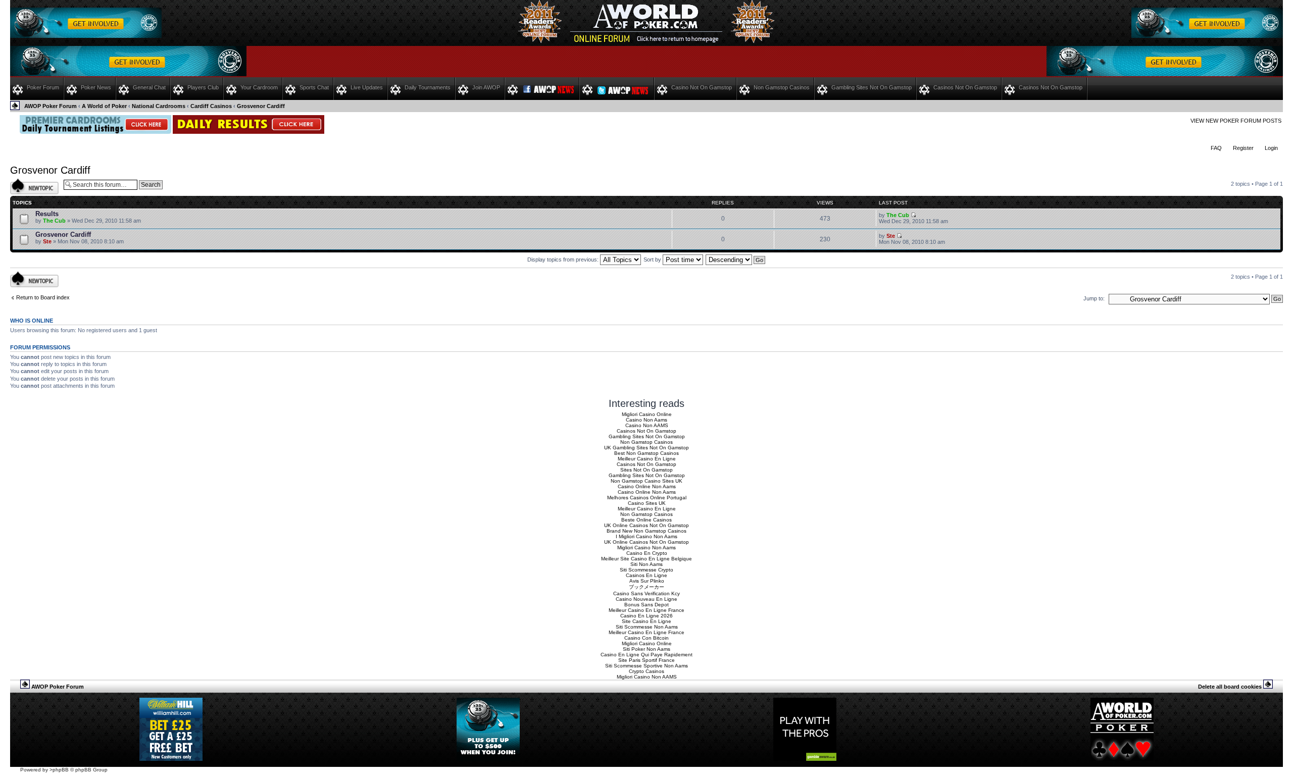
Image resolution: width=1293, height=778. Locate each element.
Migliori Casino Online (647, 414)
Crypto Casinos (646, 671)
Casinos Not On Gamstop (965, 87)
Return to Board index (43, 297)
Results (47, 214)
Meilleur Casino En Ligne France (646, 610)
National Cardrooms (158, 106)
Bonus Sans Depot (646, 604)
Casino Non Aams (646, 420)
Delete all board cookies (1230, 687)
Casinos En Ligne (646, 575)
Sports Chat (314, 87)
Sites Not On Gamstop (646, 470)
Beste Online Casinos (646, 520)
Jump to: (1094, 298)
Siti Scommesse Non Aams (647, 627)
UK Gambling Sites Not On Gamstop (646, 447)
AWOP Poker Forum (50, 106)
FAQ (1216, 148)
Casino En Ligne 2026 (646, 615)
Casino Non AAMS (646, 425)
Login (1271, 148)
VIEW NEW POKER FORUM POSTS (1235, 121)
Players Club (203, 87)
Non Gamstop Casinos (782, 87)
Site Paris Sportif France (646, 660)
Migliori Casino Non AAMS (647, 677)
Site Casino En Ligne (646, 621)
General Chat (149, 87)
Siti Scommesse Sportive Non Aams (646, 665)
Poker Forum (43, 87)
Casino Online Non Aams (647, 486)
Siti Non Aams (646, 564)
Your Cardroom (259, 87)
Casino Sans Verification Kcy (646, 593)
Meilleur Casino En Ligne (647, 458)
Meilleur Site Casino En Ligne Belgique (646, 558)
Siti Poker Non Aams (646, 649)
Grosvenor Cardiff (261, 106)
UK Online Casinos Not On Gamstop (646, 525)
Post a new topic (30, 181)
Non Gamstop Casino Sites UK (646, 481)
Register (1243, 148)
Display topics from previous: (563, 259)
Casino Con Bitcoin (646, 638)
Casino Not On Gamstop (701, 87)
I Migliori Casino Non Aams (646, 536)
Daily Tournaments (428, 87)
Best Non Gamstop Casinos (646, 453)
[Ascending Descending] (736, 259)
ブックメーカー (646, 587)
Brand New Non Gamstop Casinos (646, 531)
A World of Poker (104, 106)
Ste (47, 241)
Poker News (96, 87)
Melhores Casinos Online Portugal (646, 497)
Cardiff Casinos (211, 106)
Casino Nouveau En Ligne (646, 599)
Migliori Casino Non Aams (646, 547)
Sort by (653, 259)
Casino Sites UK (647, 503)
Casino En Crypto (646, 553)
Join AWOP (486, 87)
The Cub (54, 221)
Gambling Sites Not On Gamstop (871, 87)
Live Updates (367, 87)
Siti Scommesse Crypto (646, 570)
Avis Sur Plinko (646, 581)
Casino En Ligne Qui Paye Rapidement (646, 654)
